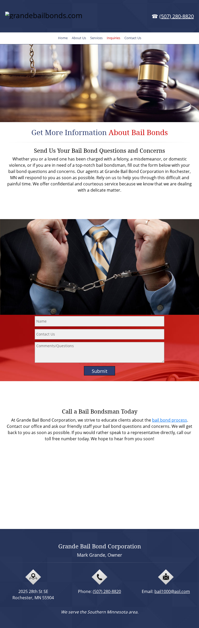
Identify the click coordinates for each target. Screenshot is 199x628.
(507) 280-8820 (176, 16)
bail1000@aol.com (172, 591)
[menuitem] (63, 38)
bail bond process (169, 420)
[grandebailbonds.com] (50, 18)
